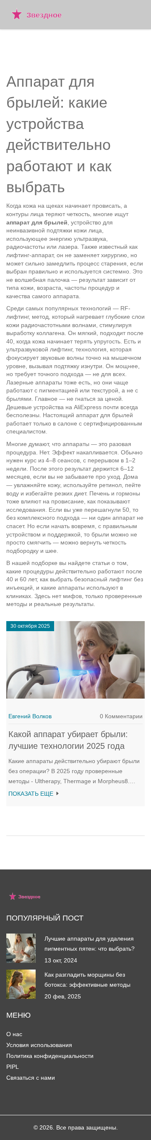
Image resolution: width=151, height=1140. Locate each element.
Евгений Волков (30, 716)
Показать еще (31, 793)
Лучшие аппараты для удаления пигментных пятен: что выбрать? (89, 943)
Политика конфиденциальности (50, 1055)
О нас (14, 1034)
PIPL (12, 1066)
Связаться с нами (30, 1077)
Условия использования (39, 1045)
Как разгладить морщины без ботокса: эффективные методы (87, 979)
